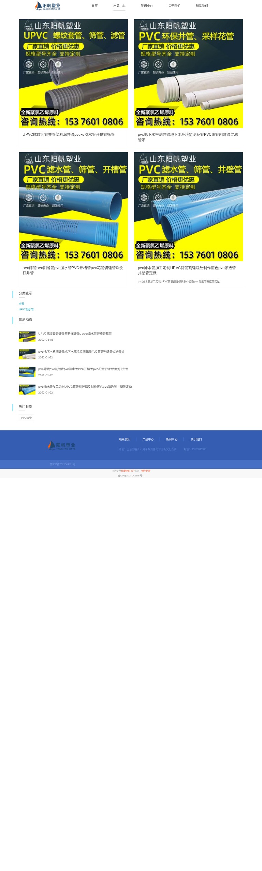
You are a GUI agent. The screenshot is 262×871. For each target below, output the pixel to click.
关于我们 (174, 5)
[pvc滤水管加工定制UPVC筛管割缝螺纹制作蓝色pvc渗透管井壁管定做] (188, 206)
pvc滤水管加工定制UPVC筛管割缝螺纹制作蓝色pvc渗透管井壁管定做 (187, 270)
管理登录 (145, 471)
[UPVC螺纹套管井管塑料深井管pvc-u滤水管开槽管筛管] (73, 73)
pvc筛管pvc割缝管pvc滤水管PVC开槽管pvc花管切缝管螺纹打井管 (73, 270)
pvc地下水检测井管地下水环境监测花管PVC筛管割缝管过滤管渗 (188, 137)
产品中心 (119, 5)
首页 (95, 5)
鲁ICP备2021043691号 (130, 475)
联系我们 (202, 5)
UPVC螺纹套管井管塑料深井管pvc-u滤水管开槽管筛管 (68, 134)
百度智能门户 (127, 471)
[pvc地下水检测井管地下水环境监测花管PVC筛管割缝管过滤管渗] (188, 73)
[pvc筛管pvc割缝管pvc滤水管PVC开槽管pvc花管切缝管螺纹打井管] (73, 206)
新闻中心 (147, 5)
